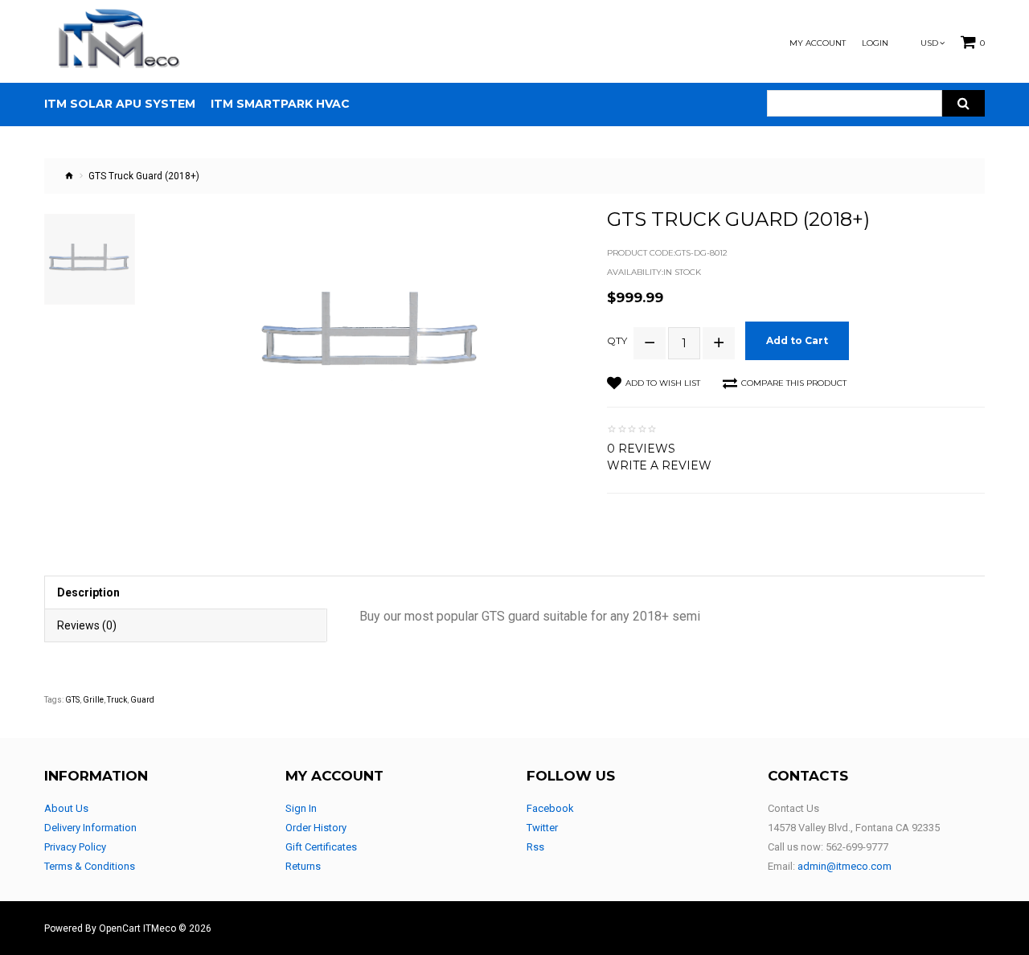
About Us (66, 808)
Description (88, 592)
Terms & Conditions (89, 866)
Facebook (550, 808)
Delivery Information (90, 828)
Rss (535, 847)
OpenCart (120, 928)
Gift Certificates (321, 847)
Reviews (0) (87, 625)
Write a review (659, 465)
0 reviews (641, 448)
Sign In (301, 808)
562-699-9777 (857, 847)
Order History (315, 828)
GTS (72, 699)
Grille (93, 699)
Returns (303, 866)
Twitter (542, 828)
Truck (117, 699)
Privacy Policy (75, 847)
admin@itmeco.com (844, 866)
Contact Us (793, 808)
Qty (617, 340)
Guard (142, 699)
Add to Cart (797, 340)
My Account (817, 43)
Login (875, 43)
